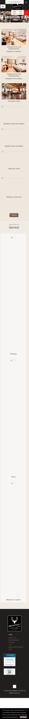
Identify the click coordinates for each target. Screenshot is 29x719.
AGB (10, 649)
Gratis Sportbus (14, 640)
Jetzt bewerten (9, 664)
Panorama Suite (14, 101)
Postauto (11, 642)
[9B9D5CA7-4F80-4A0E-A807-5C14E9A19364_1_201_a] (14, 64)
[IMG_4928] (14, 136)
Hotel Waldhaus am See (9, 662)
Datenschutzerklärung (16, 647)
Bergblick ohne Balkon (14, 78)
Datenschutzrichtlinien (11, 717)
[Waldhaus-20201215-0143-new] (14, 159)
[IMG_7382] (14, 186)
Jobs (10, 644)
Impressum (12, 638)
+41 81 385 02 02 (15, 2)
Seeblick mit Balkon (14, 51)
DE (3, 6)
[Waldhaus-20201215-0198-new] (14, 91)
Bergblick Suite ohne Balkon (13, 124)
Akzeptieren (23, 717)
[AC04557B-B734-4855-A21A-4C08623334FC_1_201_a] (14, 114)
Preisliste (14, 215)
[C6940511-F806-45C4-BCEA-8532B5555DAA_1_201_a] (14, 37)
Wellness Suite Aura (13, 197)
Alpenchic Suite (14, 168)
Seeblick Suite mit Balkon (13, 146)
